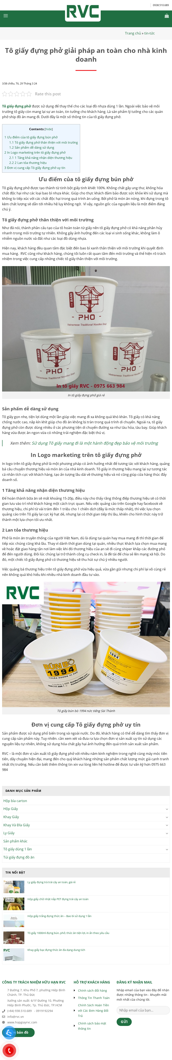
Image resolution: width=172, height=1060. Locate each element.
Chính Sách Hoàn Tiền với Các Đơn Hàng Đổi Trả (93, 1010)
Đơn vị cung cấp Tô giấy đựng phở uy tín (34, 168)
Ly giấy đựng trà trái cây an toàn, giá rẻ (51, 882)
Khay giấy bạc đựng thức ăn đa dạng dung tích (56, 950)
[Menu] (5, 15)
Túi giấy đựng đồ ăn (18, 857)
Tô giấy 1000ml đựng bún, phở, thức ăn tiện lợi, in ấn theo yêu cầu (68, 933)
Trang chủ (133, 33)
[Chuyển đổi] (167, 808)
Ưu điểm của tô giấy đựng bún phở (30, 137)
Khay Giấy (11, 817)
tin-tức (149, 33)
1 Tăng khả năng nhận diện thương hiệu (40, 158)
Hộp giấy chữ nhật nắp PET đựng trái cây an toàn (58, 899)
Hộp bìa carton (15, 801)
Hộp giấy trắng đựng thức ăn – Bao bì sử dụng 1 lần (59, 916)
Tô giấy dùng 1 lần (17, 849)
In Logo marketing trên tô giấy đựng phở (34, 152)
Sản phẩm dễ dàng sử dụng (31, 147)
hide (49, 129)
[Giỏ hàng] (167, 15)
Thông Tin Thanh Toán (94, 998)
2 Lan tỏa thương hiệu (28, 163)
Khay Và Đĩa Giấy (16, 825)
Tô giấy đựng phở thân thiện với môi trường (43, 142)
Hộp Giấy (10, 808)
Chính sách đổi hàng (92, 990)
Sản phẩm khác (15, 841)
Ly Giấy (8, 833)
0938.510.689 (161, 5)
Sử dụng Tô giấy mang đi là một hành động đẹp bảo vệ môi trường (95, 443)
